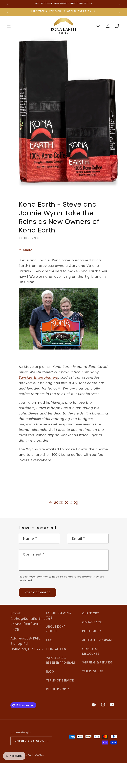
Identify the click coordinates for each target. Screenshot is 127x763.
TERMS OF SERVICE (60, 680)
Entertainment (46, 377)
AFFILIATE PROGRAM (97, 640)
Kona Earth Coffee (32, 755)
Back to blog (66, 502)
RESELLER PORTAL (58, 689)
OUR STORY (90, 613)
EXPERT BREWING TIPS (58, 615)
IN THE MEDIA (92, 631)
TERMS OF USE (92, 671)
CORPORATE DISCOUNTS (91, 651)
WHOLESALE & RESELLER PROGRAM (60, 660)
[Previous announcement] (7, 4)
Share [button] (27, 250)
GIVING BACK (92, 622)
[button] (8, 25)
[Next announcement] (120, 4)
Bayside (26, 377)
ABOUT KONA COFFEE (56, 629)
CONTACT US (56, 649)
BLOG (50, 672)
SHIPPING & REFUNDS (97, 662)
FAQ (49, 640)
